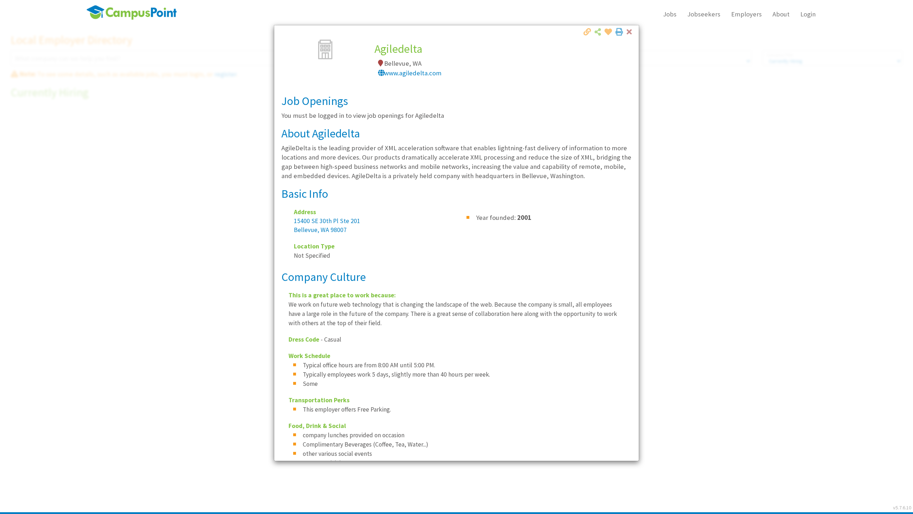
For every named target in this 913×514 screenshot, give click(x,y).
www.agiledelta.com (413, 73)
